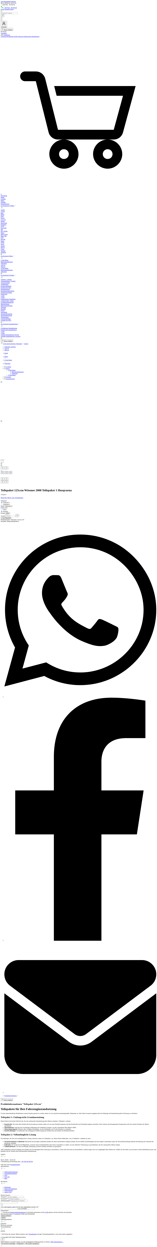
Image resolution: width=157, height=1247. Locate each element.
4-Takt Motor (12, 375)
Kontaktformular (15, 1164)
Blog (5, 1178)
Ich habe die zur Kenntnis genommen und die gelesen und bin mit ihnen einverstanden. (37, 1212)
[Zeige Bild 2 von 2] (3, 462)
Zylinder (8, 367)
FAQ (5, 1175)
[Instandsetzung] (1, 338)
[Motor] (1, 273)
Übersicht (4, 36)
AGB (46, 1212)
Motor (8, 368)
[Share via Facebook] (80, 940)
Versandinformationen (10, 1173)
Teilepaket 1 (6, 502)
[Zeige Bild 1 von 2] (1, 462)
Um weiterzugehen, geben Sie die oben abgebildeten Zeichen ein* (20, 1207)
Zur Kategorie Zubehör (7, 275)
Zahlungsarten (27, 36)
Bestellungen (35, 36)
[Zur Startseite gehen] (7, 9)
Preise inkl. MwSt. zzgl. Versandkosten (12, 498)
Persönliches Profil (12, 36)
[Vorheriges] (1, 460)
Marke (3, 506)
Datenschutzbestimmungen (18, 1212)
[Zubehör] (1, 322)
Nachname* (4, 1199)
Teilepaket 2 (6, 504)
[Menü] (1, 11)
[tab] (11, 1096)
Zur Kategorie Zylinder (7, 206)
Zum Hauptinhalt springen (8, 1)
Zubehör (8, 377)
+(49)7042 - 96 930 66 (10, 8)
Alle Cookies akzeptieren (32, 1243)
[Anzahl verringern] (7, 515)
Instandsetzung (10, 379)
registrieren (7, 35)
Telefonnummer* (6, 1200)
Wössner (5, 511)
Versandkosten (32, 1234)
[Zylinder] (1, 254)
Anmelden (4, 33)
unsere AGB (8, 1192)
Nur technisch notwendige (8, 1243)
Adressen (20, 36)
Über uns (7, 1177)
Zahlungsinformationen (11, 1172)
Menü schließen (8, 30)
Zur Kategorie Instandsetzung (9, 324)
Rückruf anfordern (6, 1215)
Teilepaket (15, 373)
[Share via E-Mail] (80, 1092)
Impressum (7, 1187)
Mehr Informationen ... (57, 1242)
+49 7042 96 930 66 (27, 1161)
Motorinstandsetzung (18, 372)
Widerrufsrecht (8, 1190)
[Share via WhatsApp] (80, 697)
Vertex (5, 509)
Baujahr (3, 513)
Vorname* (4, 1197)
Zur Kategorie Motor (7, 256)
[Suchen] (2, 15)
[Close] (1, 470)
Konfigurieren (20, 1243)
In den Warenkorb (6, 518)
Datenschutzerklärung (10, 1189)
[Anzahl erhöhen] (17, 515)
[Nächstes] (3, 460)
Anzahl (3, 516)
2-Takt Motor (12, 370)
